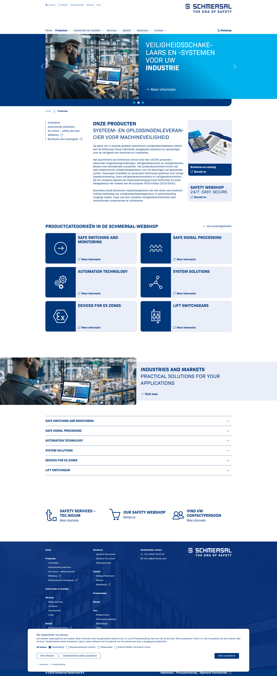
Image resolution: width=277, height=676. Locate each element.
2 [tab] (138, 103)
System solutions (59, 450)
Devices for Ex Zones (61, 460)
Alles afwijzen (47, 655)
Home (48, 111)
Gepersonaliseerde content (82, 647)
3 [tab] (143, 103)
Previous (42, 66)
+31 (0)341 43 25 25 (154, 554)
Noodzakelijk (58, 647)
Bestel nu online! (164, 89)
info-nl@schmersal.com (155, 558)
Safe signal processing (63, 431)
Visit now (151, 394)
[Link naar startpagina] (208, 8)
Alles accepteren (226, 655)
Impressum (44, 664)
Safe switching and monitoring (69, 421)
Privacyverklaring (58, 664)
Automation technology (64, 440)
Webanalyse (107, 647)
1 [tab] (134, 103)
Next (234, 66)
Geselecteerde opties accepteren (80, 655)
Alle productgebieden (219, 226)
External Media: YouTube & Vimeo (134, 647)
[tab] (138, 421)
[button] (50, 5)
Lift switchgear (57, 470)
